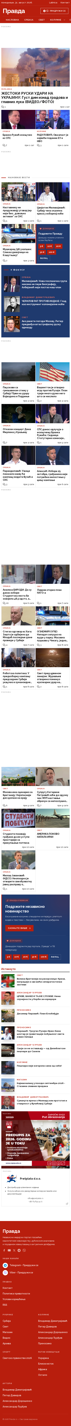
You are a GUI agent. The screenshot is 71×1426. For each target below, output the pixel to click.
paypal (44, 258)
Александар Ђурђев (50, 1338)
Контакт (65, 2)
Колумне (55, 20)
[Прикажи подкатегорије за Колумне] (64, 20)
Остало (42, 1375)
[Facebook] (4, 1250)
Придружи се (58, 11)
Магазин (8, 1332)
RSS (5, 1305)
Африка (42, 1369)
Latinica (53, 2)
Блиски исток (46, 1363)
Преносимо (45, 1343)
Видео (6, 1338)
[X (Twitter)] (14, 1250)
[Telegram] (19, 1250)
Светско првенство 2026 (17, 1358)
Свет (42, 20)
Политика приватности (16, 1293)
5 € (41, 246)
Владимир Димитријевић (52, 1321)
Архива (7, 1343)
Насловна (12, 20)
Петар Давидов (47, 1326)
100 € (51, 252)
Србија (28, 20)
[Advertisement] (35, 37)
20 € (58, 246)
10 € (49, 246)
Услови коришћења (14, 1299)
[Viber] (24, 1250)
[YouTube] (9, 1250)
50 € (42, 252)
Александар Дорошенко (53, 1332)
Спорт (7, 1352)
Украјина (43, 1358)
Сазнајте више (17, 928)
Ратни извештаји (49, 1352)
